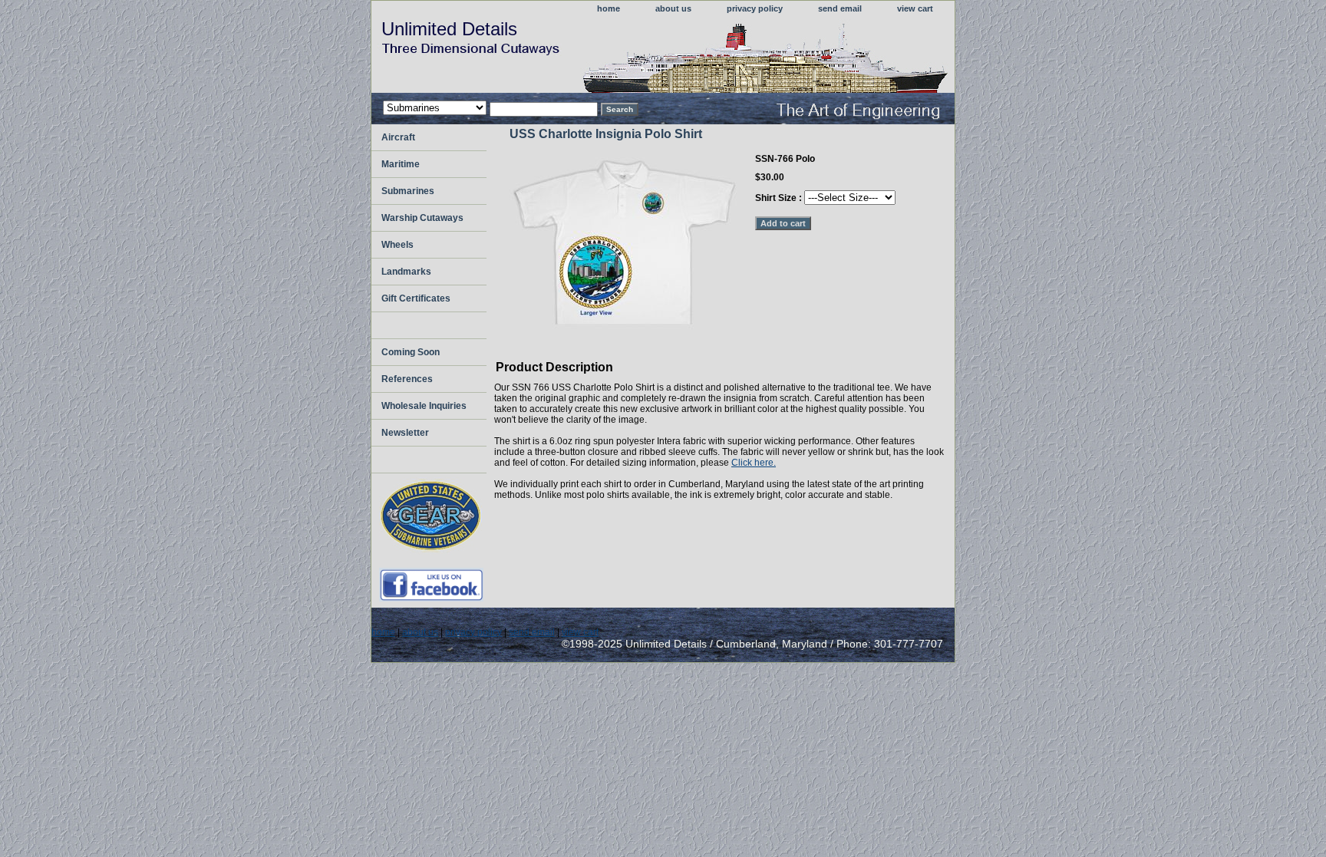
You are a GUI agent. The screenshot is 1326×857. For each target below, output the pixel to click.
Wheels (397, 244)
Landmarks (406, 271)
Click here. (753, 462)
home (608, 8)
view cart (915, 8)
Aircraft (398, 137)
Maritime (400, 164)
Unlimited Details (449, 28)
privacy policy (755, 8)
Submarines (407, 191)
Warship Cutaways (422, 218)
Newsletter (405, 432)
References (407, 379)
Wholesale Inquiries (424, 405)
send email (840, 8)
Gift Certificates (415, 298)
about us (673, 8)
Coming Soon (410, 352)
